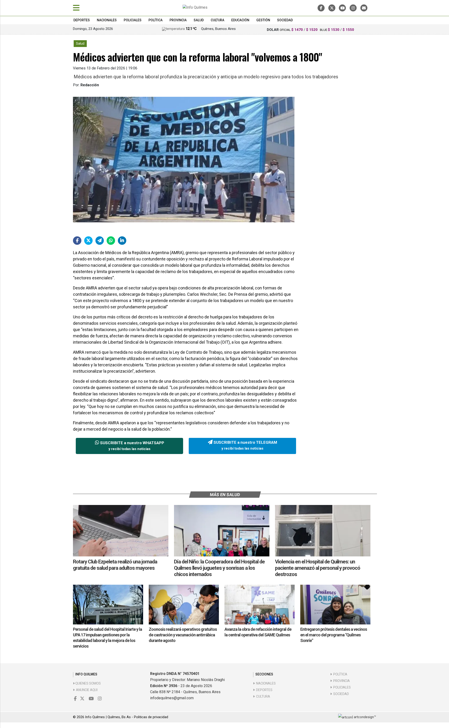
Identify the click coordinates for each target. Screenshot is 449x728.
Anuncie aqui (86, 690)
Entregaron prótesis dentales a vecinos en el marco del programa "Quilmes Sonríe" (333, 635)
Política (155, 20)
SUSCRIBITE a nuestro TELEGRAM (245, 445)
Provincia (178, 20)
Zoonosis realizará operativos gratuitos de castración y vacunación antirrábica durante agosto (183, 635)
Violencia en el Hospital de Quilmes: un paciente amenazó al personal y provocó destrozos (317, 568)
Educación (240, 20)
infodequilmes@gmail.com (172, 698)
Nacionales (107, 20)
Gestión (263, 20)
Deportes (81, 20)
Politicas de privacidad (151, 717)
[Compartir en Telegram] (99, 240)
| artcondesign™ (364, 717)
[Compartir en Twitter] (88, 240)
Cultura (217, 20)
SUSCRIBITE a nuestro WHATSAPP (131, 445)
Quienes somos (88, 683)
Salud (199, 20)
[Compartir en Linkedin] (122, 240)
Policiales (132, 20)
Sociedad (285, 20)
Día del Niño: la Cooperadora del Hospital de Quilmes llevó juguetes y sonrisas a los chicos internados (219, 568)
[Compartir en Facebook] (77, 240)
